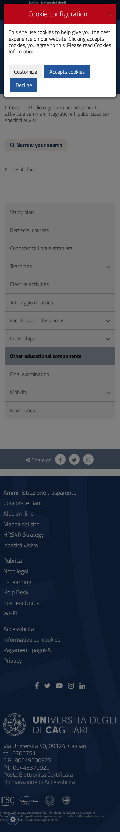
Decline (24, 85)
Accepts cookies (67, 72)
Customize (25, 72)
